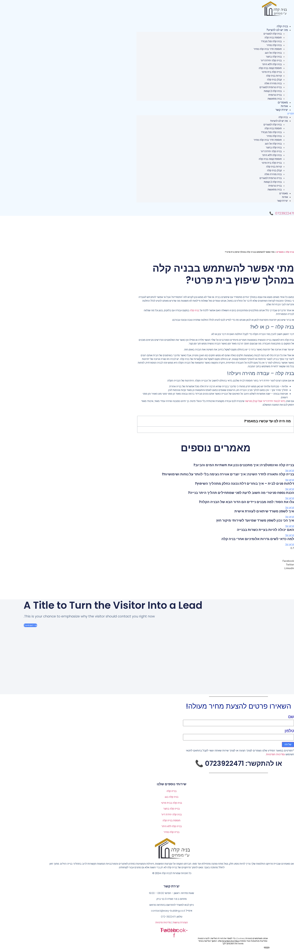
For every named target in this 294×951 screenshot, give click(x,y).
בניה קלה (282, 26)
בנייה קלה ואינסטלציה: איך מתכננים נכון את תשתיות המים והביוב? (243, 465)
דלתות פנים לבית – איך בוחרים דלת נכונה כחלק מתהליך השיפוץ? (244, 483)
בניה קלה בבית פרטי (171, 803)
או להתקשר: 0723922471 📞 (238, 763)
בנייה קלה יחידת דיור (271, 60)
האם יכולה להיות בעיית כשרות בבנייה (265, 529)
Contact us (30, 625)
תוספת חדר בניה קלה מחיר (268, 49)
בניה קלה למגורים (273, 33)
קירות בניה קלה (274, 76)
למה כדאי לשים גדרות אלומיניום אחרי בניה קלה (257, 539)
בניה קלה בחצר (274, 56)
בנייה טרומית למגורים (271, 87)
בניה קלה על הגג (273, 53)
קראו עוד (289, 470)
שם (291, 716)
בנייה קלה (172, 791)
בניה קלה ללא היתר (272, 64)
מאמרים (283, 102)
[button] (215, 113)
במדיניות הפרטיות (230, 941)
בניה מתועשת (275, 98)
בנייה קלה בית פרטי (272, 72)
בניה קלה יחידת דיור (171, 814)
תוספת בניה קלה (273, 37)
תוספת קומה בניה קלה (270, 68)
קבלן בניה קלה (274, 79)
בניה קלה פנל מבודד (271, 41)
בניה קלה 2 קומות (273, 91)
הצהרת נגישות (180, 922)
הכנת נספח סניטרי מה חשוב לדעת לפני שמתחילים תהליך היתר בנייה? (241, 492)
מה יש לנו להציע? (277, 30)
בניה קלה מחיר (274, 45)
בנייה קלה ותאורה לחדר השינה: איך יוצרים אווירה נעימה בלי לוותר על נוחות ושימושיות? (228, 474)
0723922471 (284, 213)
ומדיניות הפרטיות (275, 754)
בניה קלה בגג (171, 797)
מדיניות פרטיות (163, 922)
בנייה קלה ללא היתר (171, 826)
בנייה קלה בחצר (171, 808)
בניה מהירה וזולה (273, 83)
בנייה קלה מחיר (171, 832)
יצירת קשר (281, 110)
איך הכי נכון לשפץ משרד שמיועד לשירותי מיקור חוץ (255, 520)
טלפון (289, 731)
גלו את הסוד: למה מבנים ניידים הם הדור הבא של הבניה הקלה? (246, 502)
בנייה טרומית (275, 95)
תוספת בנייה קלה (171, 820)
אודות (284, 106)
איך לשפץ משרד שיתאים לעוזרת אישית (264, 511)
